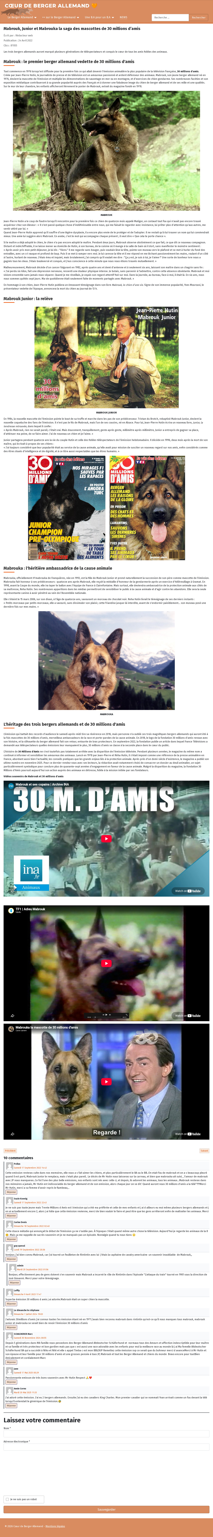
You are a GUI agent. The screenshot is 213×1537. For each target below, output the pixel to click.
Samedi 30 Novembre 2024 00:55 (30, 1338)
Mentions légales (55, 1526)
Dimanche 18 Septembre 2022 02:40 (32, 1226)
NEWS (123, 17)
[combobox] (170, 17)
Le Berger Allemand (20, 17)
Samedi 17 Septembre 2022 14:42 (30, 1167)
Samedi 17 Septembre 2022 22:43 (30, 1202)
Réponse (11, 1192)
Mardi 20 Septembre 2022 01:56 (32, 1269)
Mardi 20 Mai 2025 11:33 (25, 1392)
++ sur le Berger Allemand (58, 17)
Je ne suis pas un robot (23, 1499)
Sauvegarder (107, 1509)
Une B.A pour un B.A (97, 17)
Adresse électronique (17, 1441)
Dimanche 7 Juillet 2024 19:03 (28, 1314)
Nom (7, 1428)
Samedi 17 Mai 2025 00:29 (26, 1372)
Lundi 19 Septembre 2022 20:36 (29, 1249)
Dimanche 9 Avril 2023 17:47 (27, 1294)
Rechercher (199, 17)
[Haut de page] (209, 1533)
